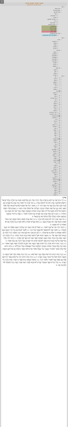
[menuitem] (32, 21)
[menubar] (34, 21)
